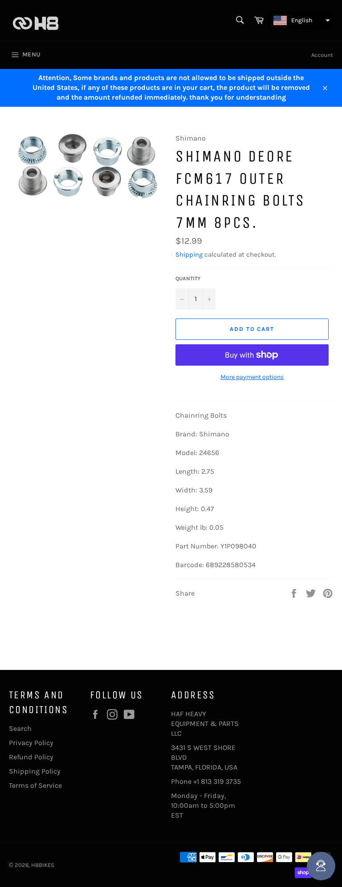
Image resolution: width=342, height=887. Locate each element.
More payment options (252, 377)
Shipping (189, 254)
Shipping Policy (35, 771)
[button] (300, 20)
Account (322, 55)
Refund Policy (31, 757)
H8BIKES (42, 865)
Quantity (187, 278)
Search (20, 728)
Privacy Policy (31, 742)
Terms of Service (35, 785)
